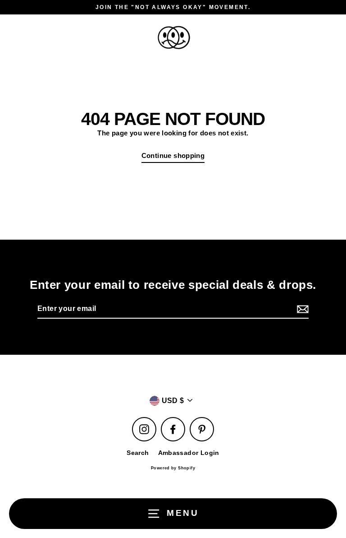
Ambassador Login (188, 453)
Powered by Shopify (173, 468)
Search (138, 453)
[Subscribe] (301, 309)
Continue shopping (173, 155)
